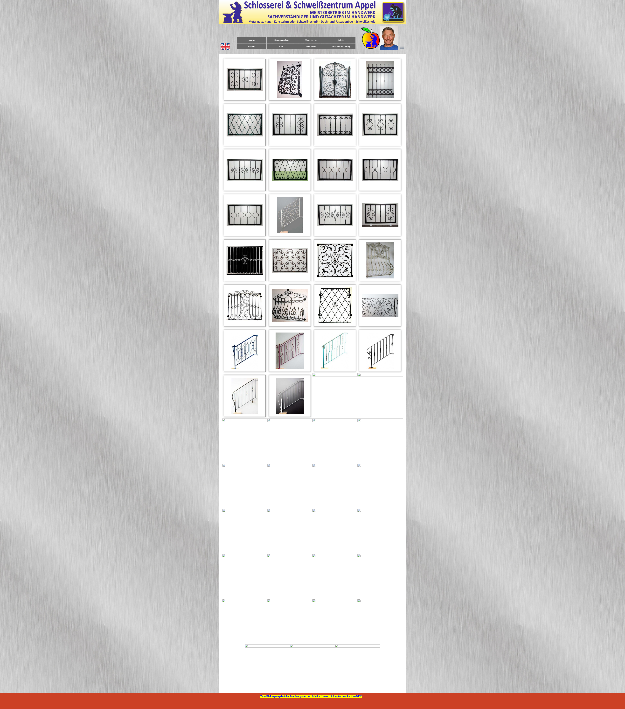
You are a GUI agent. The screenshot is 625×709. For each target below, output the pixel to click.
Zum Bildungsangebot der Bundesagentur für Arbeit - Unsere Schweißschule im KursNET (311, 696)
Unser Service (311, 40)
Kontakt (251, 46)
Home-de (251, 40)
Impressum (311, 46)
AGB (281, 46)
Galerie (341, 40)
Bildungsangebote (281, 40)
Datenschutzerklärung (341, 46)
